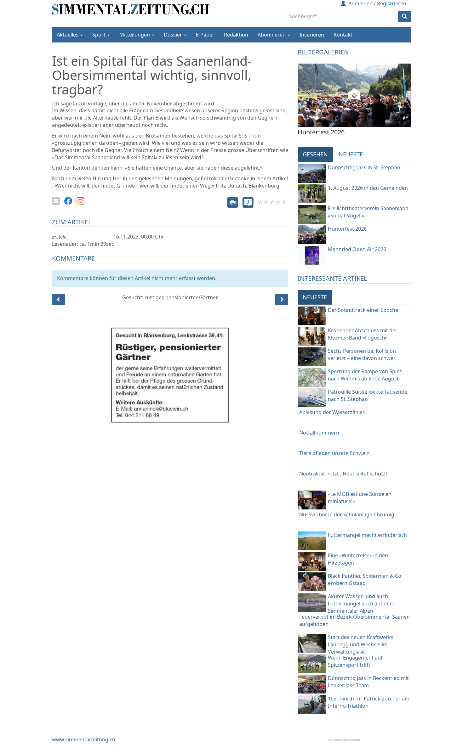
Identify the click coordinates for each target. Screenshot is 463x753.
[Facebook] (68, 200)
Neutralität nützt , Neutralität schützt (343, 473)
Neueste (351, 154)
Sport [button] (99, 34)
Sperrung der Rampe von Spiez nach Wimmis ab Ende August (365, 375)
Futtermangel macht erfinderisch (367, 534)
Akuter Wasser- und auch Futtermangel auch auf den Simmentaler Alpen (360, 603)
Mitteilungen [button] (135, 34)
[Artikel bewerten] (261, 202)
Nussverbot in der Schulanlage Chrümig (346, 514)
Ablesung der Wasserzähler (332, 412)
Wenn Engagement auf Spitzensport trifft (355, 661)
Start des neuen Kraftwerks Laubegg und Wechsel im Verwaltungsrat (360, 644)
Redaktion (236, 34)
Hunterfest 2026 (347, 228)
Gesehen (315, 154)
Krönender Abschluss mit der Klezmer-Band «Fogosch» (362, 334)
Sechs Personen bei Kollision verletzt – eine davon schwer (362, 354)
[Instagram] (80, 200)
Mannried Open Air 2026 (357, 249)
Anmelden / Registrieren (377, 3)
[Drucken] (232, 202)
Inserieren (312, 34)
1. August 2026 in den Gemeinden (368, 187)
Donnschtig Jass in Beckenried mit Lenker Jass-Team (368, 682)
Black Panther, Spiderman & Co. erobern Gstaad (365, 579)
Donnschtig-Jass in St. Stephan (364, 167)
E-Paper (205, 34)
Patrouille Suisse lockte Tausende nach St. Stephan (367, 395)
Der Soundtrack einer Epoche (363, 309)
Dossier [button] (173, 34)
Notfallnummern (319, 432)
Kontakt (343, 34)
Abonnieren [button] (272, 34)
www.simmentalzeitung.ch (83, 739)
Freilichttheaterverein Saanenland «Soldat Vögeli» (368, 212)
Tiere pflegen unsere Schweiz (334, 453)
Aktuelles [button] (68, 34)
